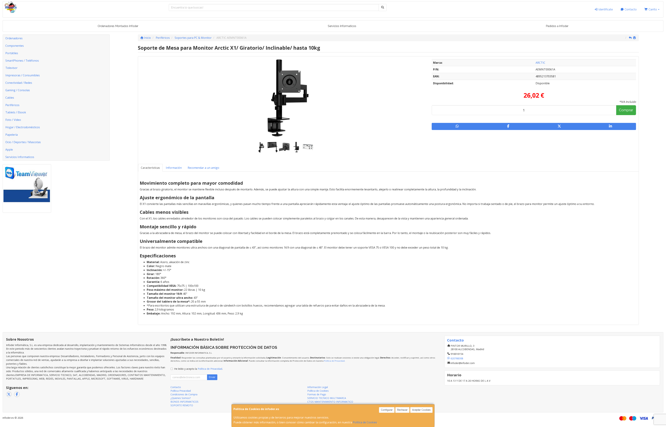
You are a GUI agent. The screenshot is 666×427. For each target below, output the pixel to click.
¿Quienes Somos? (180, 398)
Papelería (11, 135)
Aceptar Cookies (421, 409)
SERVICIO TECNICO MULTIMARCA (326, 398)
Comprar (626, 110)
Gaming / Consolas (17, 90)
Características (150, 168)
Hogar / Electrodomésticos (22, 127)
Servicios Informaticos (342, 26)
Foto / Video (13, 120)
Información (174, 168)
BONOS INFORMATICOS (184, 401)
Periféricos (12, 105)
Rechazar (402, 409)
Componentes (14, 46)
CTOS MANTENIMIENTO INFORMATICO (330, 401)
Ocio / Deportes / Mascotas (23, 142)
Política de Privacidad (334, 360)
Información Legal (317, 387)
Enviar (212, 377)
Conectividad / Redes (18, 83)
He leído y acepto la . (198, 368)
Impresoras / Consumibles (22, 75)
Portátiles (11, 53)
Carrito (653, 9)
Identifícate (605, 9)
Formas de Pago (316, 394)
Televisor (11, 68)
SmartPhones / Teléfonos (22, 60)
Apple (9, 149)
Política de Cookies (365, 422)
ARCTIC (540, 63)
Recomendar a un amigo (203, 168)
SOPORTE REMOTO (181, 405)
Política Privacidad (180, 390)
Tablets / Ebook (15, 112)
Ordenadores (14, 38)
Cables (9, 98)
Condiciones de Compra (183, 394)
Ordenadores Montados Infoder (118, 26)
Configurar (387, 409)
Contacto (630, 9)
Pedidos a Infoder (557, 26)
